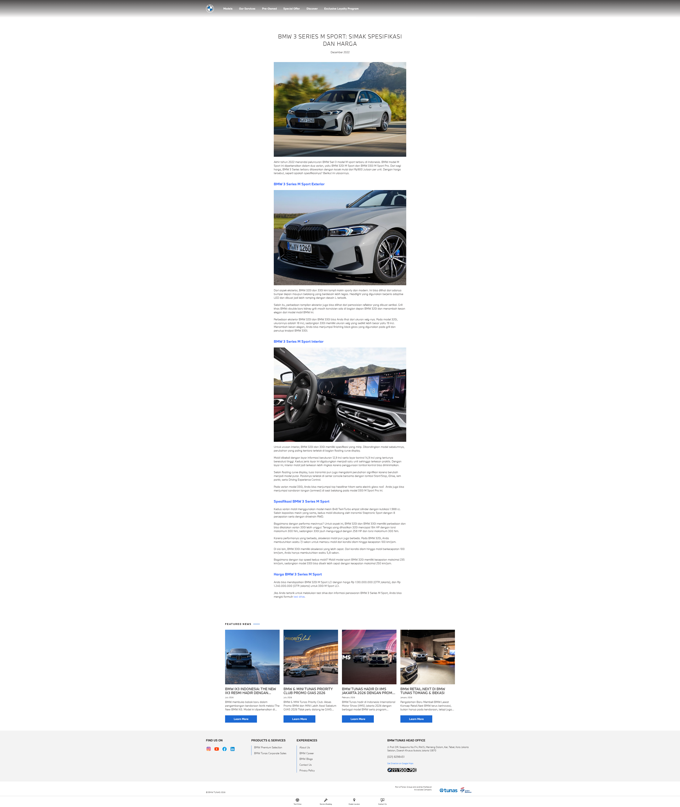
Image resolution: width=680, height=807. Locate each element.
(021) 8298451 (395, 756)
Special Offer (291, 8)
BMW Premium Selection (268, 747)
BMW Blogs (306, 759)
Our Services (247, 8)
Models (228, 8)
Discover (312, 8)
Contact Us (305, 764)
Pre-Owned (269, 8)
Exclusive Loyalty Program (341, 8)
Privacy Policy (307, 770)
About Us (304, 747)
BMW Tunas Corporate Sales (270, 753)
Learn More (241, 719)
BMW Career (306, 753)
